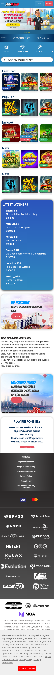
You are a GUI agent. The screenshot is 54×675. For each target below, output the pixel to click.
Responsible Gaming (26, 466)
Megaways (22, 51)
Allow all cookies (27, 668)
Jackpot (40, 51)
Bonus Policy (26, 481)
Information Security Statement (26, 486)
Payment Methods (26, 462)
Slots (7, 51)
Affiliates (26, 457)
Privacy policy (25, 659)
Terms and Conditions (26, 471)
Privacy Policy (26, 476)
